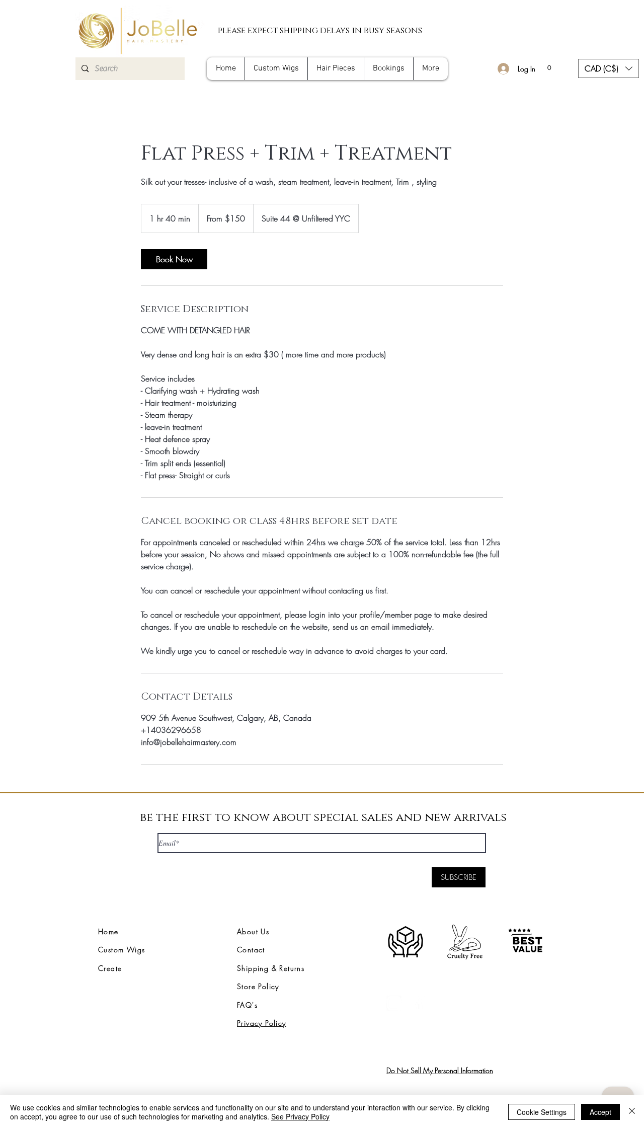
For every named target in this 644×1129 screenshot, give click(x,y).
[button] (548, 65)
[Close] (632, 1112)
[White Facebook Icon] (419, 1003)
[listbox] (608, 68)
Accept (600, 1112)
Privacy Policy (261, 1023)
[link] (174, 259)
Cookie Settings (542, 1112)
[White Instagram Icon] (393, 1003)
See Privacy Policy (300, 1116)
